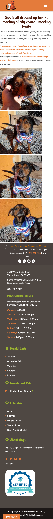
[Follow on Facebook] (19, 261)
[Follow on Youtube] (29, 261)
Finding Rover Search (20, 391)
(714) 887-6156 (35, 253)
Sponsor (11, 356)
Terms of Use (13, 425)
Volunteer (12, 366)
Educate (11, 370)
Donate (11, 375)
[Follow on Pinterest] (33, 261)
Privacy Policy (14, 420)
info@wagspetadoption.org (20, 295)
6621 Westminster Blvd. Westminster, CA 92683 (18, 273)
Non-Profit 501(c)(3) (17, 430)
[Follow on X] (24, 261)
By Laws (9, 463)
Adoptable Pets (14, 361)
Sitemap (11, 415)
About (10, 411)
